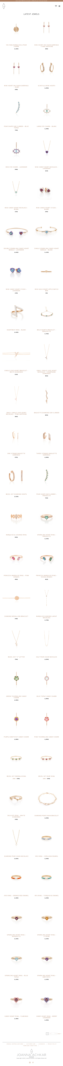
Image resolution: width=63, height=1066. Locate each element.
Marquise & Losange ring (16, 535)
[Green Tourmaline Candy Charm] (16, 679)
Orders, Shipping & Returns (15, 1044)
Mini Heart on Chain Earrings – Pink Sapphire (46, 45)
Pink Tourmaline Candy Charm (46, 737)
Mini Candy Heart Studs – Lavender (16, 290)
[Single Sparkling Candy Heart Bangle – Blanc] (47, 231)
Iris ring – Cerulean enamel (46, 856)
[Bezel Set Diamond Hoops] (16, 477)
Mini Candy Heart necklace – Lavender (46, 167)
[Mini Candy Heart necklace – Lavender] (47, 150)
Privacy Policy (52, 1044)
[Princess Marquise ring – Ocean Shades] (47, 558)
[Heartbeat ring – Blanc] (16, 312)
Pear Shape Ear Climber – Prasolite (46, 495)
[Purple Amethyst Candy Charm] (16, 719)
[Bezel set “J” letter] (16, 639)
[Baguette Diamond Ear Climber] (47, 395)
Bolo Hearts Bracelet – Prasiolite (46, 330)
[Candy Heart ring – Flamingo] (16, 999)
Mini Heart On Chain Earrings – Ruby (16, 86)
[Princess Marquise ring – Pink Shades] (16, 558)
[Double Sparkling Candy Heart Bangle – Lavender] (16, 231)
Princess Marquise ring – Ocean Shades (46, 576)
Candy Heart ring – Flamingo (16, 1016)
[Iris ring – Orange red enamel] (16, 878)
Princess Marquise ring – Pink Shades (16, 576)
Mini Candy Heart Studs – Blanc (46, 208)
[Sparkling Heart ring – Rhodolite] (16, 917)
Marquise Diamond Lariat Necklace (46, 617)
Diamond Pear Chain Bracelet (47, 815)
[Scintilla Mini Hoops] (47, 68)
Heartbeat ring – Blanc (16, 330)
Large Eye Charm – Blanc (47, 126)
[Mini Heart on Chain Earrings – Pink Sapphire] (47, 28)
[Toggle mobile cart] (56, 6)
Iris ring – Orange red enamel (16, 895)
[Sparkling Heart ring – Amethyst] (47, 958)
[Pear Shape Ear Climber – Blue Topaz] (16, 109)
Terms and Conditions (30, 1045)
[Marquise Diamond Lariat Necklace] (47, 599)
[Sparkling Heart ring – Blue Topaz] (16, 958)
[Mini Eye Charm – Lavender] (16, 150)
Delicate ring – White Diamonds (16, 816)
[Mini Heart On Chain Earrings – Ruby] (16, 68)
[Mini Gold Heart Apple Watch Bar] (47, 272)
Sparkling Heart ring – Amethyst (46, 976)
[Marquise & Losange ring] (16, 517)
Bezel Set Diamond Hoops (16, 494)
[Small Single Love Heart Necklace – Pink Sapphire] (16, 395)
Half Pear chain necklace (46, 657)
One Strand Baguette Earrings (16, 454)
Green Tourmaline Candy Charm (16, 697)
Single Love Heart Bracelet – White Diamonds (16, 371)
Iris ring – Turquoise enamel (47, 895)
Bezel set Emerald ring (16, 776)
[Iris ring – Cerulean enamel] (47, 839)
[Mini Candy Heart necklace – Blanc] (16, 190)
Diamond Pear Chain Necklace (16, 856)
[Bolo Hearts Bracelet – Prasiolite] (47, 312)
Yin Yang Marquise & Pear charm (16, 45)
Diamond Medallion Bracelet (16, 616)
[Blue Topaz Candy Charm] (47, 679)
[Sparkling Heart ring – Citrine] (47, 917)
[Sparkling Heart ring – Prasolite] (47, 517)
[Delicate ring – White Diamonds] (16, 798)
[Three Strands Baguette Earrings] (47, 436)
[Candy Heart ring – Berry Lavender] (47, 999)
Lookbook (41, 1044)
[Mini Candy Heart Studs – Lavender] (16, 272)
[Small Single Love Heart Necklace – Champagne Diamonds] (47, 353)
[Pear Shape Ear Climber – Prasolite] (47, 477)
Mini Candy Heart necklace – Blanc (16, 208)
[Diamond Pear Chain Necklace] (16, 839)
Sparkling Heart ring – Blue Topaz (16, 976)
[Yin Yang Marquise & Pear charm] (16, 28)
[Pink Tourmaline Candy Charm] (47, 719)
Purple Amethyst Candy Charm (16, 737)
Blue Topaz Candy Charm (47, 696)
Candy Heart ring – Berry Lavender (46, 1017)
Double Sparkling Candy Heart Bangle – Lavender (16, 249)
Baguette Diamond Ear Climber (46, 413)
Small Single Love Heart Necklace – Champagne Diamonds (47, 372)
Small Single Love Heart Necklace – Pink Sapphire (16, 413)
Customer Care (30, 1044)
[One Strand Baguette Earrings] (16, 436)
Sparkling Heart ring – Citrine (46, 935)
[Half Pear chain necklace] (47, 639)
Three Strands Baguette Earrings (46, 454)
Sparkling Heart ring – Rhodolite (16, 935)
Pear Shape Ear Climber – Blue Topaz (16, 127)
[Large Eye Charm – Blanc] (47, 109)
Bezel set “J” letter (16, 657)
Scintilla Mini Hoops (46, 86)
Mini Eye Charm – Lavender (16, 167)
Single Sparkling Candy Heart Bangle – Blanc (46, 249)
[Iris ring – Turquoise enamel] (47, 878)
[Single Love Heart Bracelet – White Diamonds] (16, 353)
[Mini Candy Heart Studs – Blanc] (47, 190)
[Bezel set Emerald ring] (16, 759)
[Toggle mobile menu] (60, 6)
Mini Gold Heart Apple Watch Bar (46, 290)
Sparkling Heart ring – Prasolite (46, 535)
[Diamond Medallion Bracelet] (16, 599)
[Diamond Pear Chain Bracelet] (47, 798)
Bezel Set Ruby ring (46, 776)
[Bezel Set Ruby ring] (47, 759)
